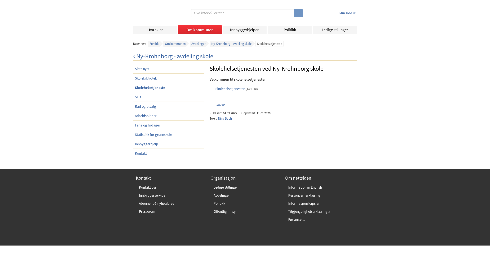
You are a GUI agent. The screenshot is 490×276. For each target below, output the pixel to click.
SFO (138, 97)
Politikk (290, 29)
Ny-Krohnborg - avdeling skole (231, 44)
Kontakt (141, 153)
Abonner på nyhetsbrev (156, 203)
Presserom (147, 211)
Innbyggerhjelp (146, 144)
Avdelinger (198, 44)
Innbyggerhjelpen (244, 29)
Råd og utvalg (145, 106)
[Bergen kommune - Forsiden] (148, 14)
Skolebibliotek (146, 78)
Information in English (305, 187)
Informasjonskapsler (304, 203)
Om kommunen (200, 29)
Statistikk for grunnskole (153, 134)
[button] (218, 105)
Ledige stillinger (335, 29)
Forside (154, 44)
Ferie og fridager (147, 125)
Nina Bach (225, 118)
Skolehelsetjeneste (150, 87)
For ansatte (296, 219)
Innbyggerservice (152, 195)
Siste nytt (142, 69)
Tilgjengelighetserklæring (307, 211)
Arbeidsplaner (146, 115)
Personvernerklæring (304, 195)
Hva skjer (155, 29)
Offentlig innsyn (226, 211)
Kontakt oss (148, 187)
